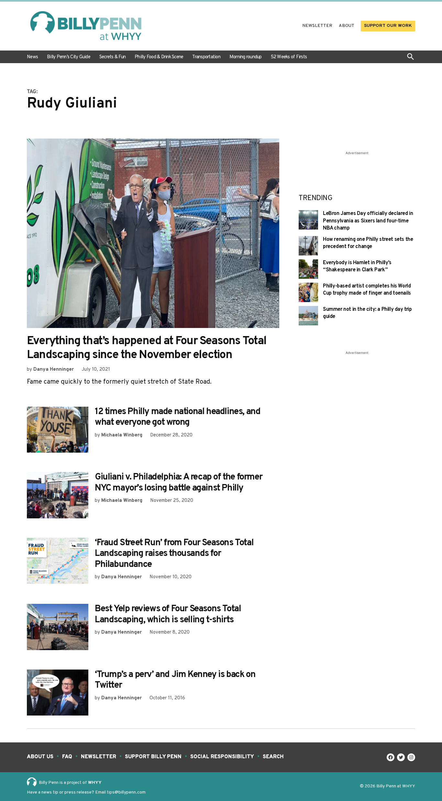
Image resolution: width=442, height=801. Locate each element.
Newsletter (317, 25)
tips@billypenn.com (126, 792)
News (32, 57)
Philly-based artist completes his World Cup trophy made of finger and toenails (367, 290)
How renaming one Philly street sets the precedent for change (368, 243)
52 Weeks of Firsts (289, 57)
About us (40, 757)
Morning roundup (245, 57)
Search (273, 757)
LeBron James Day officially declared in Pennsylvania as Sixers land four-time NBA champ (368, 220)
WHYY (95, 782)
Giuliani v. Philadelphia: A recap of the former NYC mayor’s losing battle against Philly (178, 482)
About (346, 25)
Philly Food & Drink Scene (159, 57)
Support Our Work (388, 25)
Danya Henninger (53, 370)
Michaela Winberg (121, 435)
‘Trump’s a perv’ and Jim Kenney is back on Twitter (175, 680)
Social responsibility (222, 757)
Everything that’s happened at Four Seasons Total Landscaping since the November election (146, 348)
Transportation (206, 57)
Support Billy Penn (153, 757)
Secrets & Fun (112, 57)
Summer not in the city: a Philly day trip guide (367, 313)
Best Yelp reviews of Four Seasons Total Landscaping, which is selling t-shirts (168, 614)
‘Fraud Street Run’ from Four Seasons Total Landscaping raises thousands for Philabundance (174, 553)
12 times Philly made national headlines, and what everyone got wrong (177, 417)
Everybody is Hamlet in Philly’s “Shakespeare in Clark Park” (357, 266)
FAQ (67, 757)
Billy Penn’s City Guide (68, 57)
